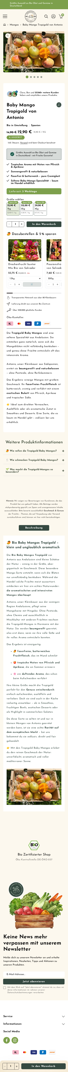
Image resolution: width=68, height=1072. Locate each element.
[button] (5, 16)
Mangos (14, 25)
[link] (24, 250)
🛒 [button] (32, 284)
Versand (24, 143)
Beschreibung (34, 528)
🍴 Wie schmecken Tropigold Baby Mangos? (32, 460)
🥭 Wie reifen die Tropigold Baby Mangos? (31, 451)
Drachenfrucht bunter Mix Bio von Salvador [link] (22, 266)
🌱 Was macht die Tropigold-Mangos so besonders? (29, 470)
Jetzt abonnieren (34, 981)
